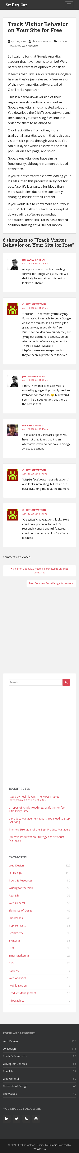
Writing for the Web (21, 888)
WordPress (40, 1149)
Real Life (14, 895)
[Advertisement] (39, 632)
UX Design (15, 873)
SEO (11, 948)
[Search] (66, 682)
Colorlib (53, 1145)
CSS (11, 963)
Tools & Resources (21, 880)
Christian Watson (42, 41)
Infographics (16, 1000)
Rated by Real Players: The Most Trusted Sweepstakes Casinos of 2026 (34, 798)
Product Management (22, 993)
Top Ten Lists (17, 925)
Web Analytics (30, 46)
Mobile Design (18, 985)
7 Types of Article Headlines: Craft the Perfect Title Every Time (37, 809)
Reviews (14, 970)
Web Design (16, 865)
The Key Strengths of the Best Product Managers (39, 829)
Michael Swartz (32, 425)
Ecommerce (16, 933)
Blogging (14, 940)
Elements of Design (21, 910)
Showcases (16, 918)
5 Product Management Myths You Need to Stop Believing (39, 820)
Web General (17, 903)
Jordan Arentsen (33, 260)
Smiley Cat (16, 4)
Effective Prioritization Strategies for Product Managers (36, 838)
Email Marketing (19, 955)
